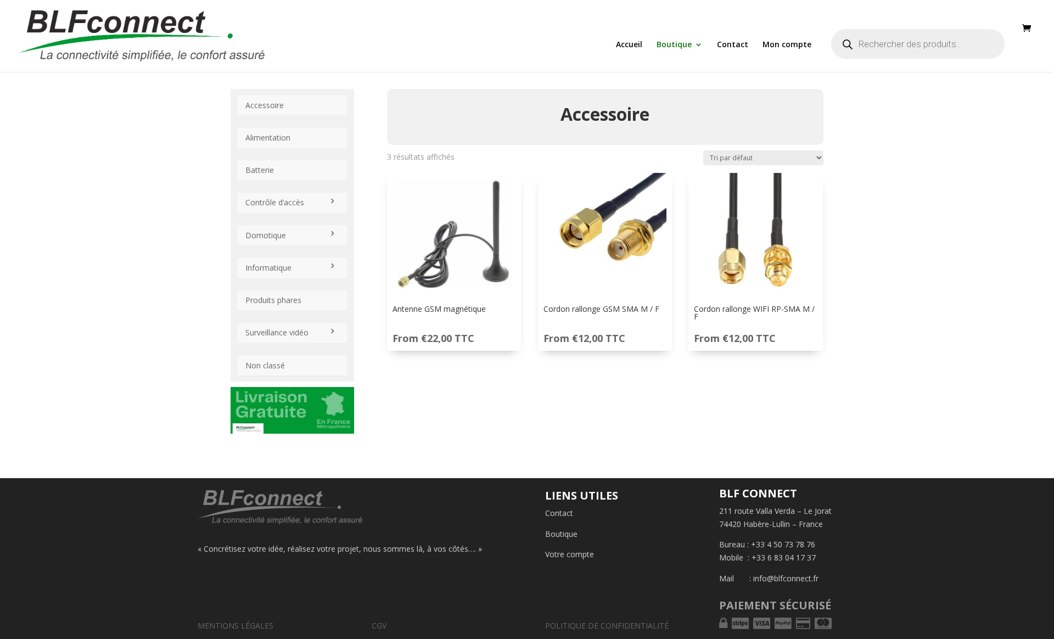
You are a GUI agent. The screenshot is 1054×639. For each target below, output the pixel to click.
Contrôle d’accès (274, 202)
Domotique (265, 235)
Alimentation (267, 137)
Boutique (674, 45)
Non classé (265, 365)
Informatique (268, 267)
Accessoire (264, 105)
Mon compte (787, 45)
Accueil (629, 45)
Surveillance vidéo (277, 332)
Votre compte (569, 554)
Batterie (259, 170)
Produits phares (273, 300)
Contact (732, 45)
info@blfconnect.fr (785, 578)
